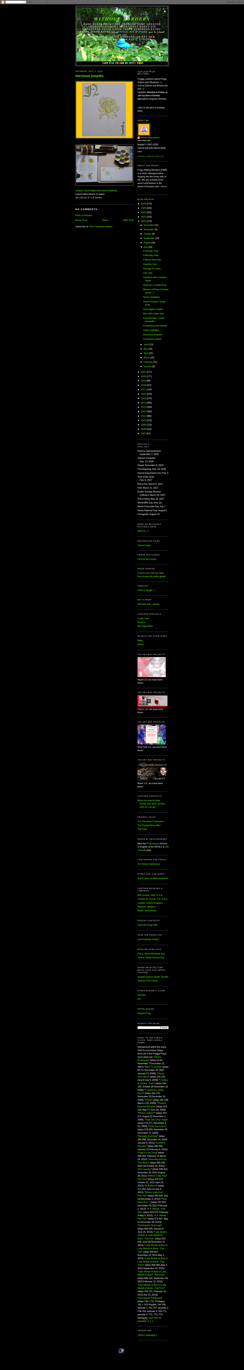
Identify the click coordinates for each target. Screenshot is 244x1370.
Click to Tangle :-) (146, 590)
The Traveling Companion (151, 821)
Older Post (128, 220)
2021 (143, 372)
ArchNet (142, 995)
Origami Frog (144, 1013)
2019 (143, 381)
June (146, 344)
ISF (139, 999)
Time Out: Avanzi (157, 1126)
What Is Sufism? (146, 1113)
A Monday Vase (151, 255)
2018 (143, 385)
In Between (151, 1185)
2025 (143, 208)
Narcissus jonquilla (89, 76)
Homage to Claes (152, 268)
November (149, 229)
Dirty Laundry (144, 1169)
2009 (143, 425)
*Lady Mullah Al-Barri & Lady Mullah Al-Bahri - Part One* (152, 1235)
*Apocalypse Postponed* (150, 1298)
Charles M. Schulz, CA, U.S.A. (153, 899)
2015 (143, 398)
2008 (143, 429)
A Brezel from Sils (152, 259)
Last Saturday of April (148, 939)
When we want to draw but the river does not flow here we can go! (151, 803)
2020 (143, 376)
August (147, 242)
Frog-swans (153, 843)
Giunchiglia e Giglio (153, 309)
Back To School (153, 1067)
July (146, 247)
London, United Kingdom (150, 903)
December (149, 225)
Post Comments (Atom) (100, 226)
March (147, 357)
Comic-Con (143, 618)
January (148, 366)
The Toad (142, 829)
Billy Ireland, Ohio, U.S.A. (150, 895)
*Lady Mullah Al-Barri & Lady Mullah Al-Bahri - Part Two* (153, 1248)
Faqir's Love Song (147, 1152)
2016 (143, 394)
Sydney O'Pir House (148, 980)
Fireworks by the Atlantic (155, 326)
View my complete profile (151, 156)
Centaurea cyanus (152, 339)
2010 (143, 420)
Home (105, 220)
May (146, 349)
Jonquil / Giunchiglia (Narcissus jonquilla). (96, 190)
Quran (141, 644)
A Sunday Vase (150, 251)
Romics (141, 622)
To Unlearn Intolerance (149, 864)
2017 (143, 389)
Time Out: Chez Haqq (156, 1119)
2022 (143, 221)
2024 (143, 212)
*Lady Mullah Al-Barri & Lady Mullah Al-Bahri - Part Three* (153, 1261)
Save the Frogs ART (148, 925)
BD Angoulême (145, 626)
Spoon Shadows (151, 297)
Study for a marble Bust (154, 285)
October (148, 234)
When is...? (143, 531)
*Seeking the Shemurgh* (150, 1225)
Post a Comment (83, 215)
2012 (143, 411)
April (146, 353)
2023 (143, 217)
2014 (143, 403)
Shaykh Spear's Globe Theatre (153, 977)
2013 (143, 407)
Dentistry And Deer (147, 1136)
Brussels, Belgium (147, 907)
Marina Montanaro (150, 138)
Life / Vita (147, 273)
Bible (140, 640)
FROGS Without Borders (122, 15)
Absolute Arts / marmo (148, 604)
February (148, 362)
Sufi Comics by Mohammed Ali (153, 878)
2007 (143, 433)
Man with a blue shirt (153, 313)
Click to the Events (147, 559)
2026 (143, 203)
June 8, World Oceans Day (151, 957)
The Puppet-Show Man (149, 825)
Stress (148, 1100)
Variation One (150, 264)
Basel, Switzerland (147, 910)
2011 (143, 416)
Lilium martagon (151, 330)
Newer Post (81, 220)
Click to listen (144, 545)
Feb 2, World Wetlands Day (151, 954)
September (149, 238)
